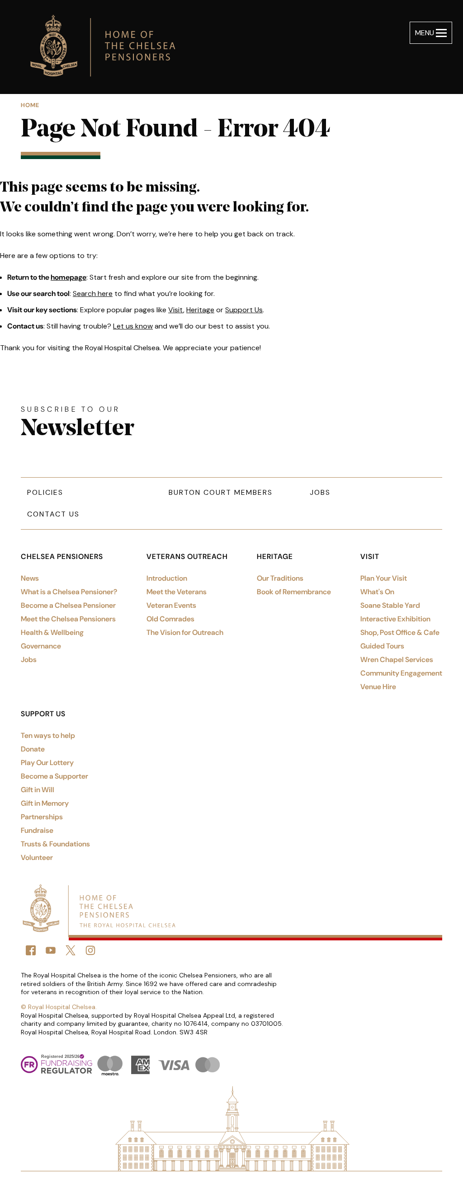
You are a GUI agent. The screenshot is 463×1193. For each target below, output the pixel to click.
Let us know (133, 326)
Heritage (200, 310)
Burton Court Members (221, 492)
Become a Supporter (54, 776)
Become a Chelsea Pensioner (68, 605)
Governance (41, 646)
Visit (175, 310)
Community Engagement (401, 673)
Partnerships (42, 817)
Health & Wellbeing (52, 632)
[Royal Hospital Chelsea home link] (107, 47)
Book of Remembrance (294, 591)
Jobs (320, 492)
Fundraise (37, 830)
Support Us (244, 310)
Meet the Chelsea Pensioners (68, 619)
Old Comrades (170, 619)
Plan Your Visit (383, 578)
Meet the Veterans (176, 591)
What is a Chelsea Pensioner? (69, 591)
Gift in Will (37, 789)
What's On (377, 591)
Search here (93, 293)
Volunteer (37, 857)
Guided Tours (382, 646)
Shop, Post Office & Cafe (399, 632)
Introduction (166, 578)
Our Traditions (280, 578)
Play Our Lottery (47, 762)
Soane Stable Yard (390, 605)
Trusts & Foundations (55, 844)
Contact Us (53, 514)
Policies (45, 492)
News (30, 578)
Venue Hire (378, 686)
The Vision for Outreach (184, 632)
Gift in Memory (45, 803)
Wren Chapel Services (396, 659)
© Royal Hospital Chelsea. (59, 1007)
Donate (33, 749)
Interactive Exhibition (395, 619)
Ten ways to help (48, 735)
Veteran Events (171, 605)
